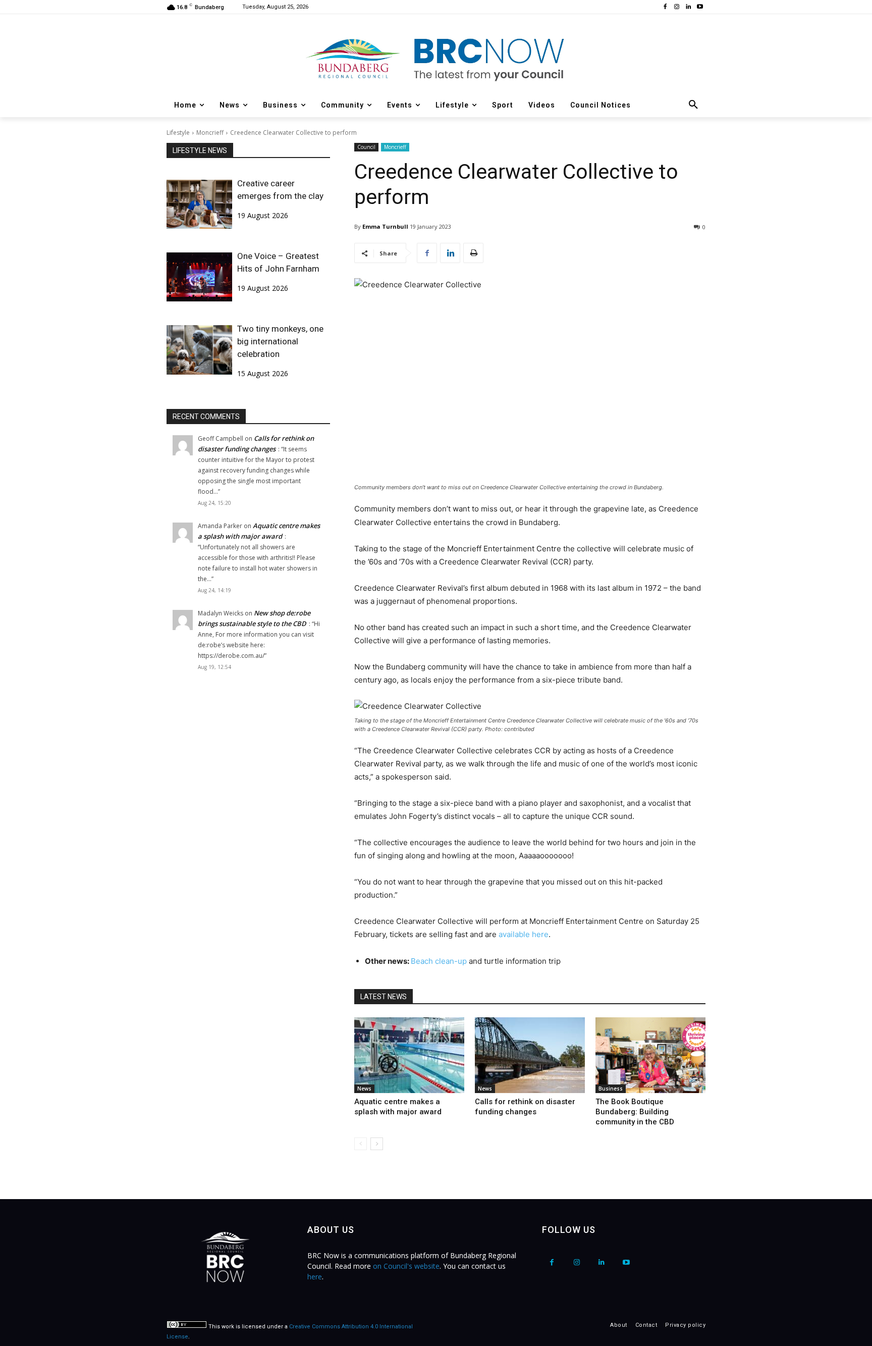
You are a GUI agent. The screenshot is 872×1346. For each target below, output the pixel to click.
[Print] (473, 253)
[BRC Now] (436, 58)
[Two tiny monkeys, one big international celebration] (199, 349)
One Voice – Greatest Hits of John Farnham (278, 262)
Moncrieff (210, 132)
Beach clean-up (440, 961)
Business (610, 1088)
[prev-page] (360, 1143)
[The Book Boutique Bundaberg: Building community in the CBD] (650, 1055)
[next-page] (376, 1143)
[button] (693, 105)
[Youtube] (699, 7)
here (314, 1276)
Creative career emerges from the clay (280, 189)
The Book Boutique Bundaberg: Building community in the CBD (634, 1111)
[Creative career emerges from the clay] (199, 204)
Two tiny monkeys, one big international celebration (280, 341)
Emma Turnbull (385, 226)
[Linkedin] (688, 7)
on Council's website (406, 1266)
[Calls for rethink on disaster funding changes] (530, 1055)
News (364, 1088)
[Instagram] (677, 7)
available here (524, 934)
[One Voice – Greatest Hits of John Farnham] (199, 276)
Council (366, 146)
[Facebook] (665, 7)
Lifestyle (178, 132)
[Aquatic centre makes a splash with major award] (409, 1055)
